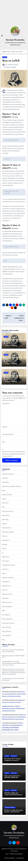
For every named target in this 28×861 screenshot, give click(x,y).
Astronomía (5, 482)
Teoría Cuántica (6, 631)
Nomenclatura (6, 586)
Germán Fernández (15, 40)
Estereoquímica (6, 528)
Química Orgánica (7, 606)
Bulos (3, 490)
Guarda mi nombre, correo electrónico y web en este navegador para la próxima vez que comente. (13, 454)
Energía (4, 523)
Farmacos (5, 536)
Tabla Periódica (6, 627)
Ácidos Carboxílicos (8, 474)
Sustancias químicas (8, 623)
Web (3, 442)
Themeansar (14, 851)
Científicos (5, 503)
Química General (7, 602)
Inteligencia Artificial (8, 565)
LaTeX (4, 57)
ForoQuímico (5, 540)
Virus (3, 639)
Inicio (7, 854)
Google (4, 548)
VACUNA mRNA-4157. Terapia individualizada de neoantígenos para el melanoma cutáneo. (14, 663)
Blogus (22, 849)
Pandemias (5, 598)
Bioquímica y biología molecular (11, 486)
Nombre (5, 427)
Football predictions (8, 706)
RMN (3, 610)
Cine (3, 507)
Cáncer (4, 499)
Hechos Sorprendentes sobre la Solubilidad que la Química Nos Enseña (13, 709)
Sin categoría (6, 615)
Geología (4, 544)
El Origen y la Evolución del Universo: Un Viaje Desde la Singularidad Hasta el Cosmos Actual (14, 717)
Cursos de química (7, 511)
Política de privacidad (16, 854)
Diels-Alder (5, 519)
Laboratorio (5, 569)
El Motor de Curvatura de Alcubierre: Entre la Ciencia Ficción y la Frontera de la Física (14, 694)
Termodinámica (6, 635)
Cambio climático (7, 494)
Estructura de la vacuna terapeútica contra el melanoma (12, 760)
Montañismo (5, 581)
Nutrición (5, 590)
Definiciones (5, 515)
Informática (5, 561)
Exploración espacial (8, 532)
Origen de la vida (7, 594)
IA (2, 552)
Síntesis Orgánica (7, 619)
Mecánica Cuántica (7, 577)
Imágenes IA (5, 557)
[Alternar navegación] (2, 36)
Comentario (6, 403)
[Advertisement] (14, 12)
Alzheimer (5, 478)
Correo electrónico (8, 434)
